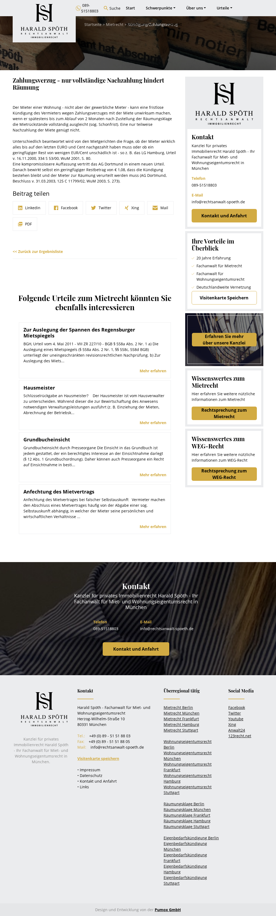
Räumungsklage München (187, 809)
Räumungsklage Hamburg (187, 820)
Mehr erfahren (153, 370)
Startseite (93, 24)
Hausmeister (39, 387)
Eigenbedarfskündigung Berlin (191, 837)
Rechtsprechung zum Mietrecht (224, 413)
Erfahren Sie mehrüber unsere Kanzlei (224, 339)
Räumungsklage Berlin (184, 803)
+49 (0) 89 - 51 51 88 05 (109, 741)
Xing (232, 724)
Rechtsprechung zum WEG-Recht (224, 474)
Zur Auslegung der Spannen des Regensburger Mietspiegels (79, 332)
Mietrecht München (181, 713)
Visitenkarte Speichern (224, 298)
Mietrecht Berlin (178, 707)
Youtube (235, 718)
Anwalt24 (236, 730)
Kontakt (174, 24)
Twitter (234, 713)
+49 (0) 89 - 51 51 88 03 (109, 735)
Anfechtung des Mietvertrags (58, 491)
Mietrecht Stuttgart (181, 730)
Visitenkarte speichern (98, 758)
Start (130, 8)
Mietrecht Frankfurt (181, 718)
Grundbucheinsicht (46, 439)
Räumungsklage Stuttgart (186, 826)
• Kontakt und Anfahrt (97, 781)
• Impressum (88, 769)
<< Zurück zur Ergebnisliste (38, 251)
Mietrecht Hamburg (181, 724)
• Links (83, 786)
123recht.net (239, 735)
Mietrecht (114, 24)
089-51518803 (204, 185)
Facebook (236, 707)
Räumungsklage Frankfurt (187, 815)
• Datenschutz (89, 775)
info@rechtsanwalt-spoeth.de (218, 201)
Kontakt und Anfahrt (224, 216)
